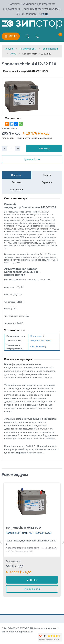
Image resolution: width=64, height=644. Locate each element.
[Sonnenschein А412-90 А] (32, 502)
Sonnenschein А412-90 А (23, 527)
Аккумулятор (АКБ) (40, 340)
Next (63, 542)
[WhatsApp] (21, 124)
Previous (1, 542)
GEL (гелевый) (38, 346)
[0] (57, 36)
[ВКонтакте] (16, 124)
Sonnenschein (37, 336)
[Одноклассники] (7, 124)
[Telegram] (11, 124)
